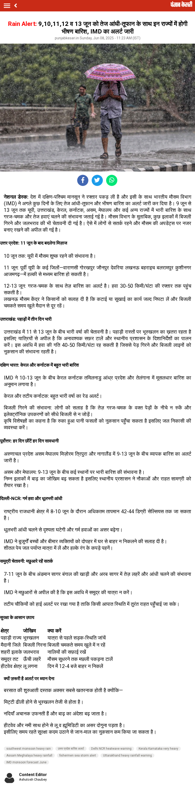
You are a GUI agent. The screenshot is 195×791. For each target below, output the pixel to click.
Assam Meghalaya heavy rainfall (29, 755)
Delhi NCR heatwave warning (111, 748)
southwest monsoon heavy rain (28, 748)
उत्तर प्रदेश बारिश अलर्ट (71, 748)
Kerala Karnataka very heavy (158, 748)
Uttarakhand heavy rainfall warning (127, 755)
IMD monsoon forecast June (26, 762)
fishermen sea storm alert (77, 755)
